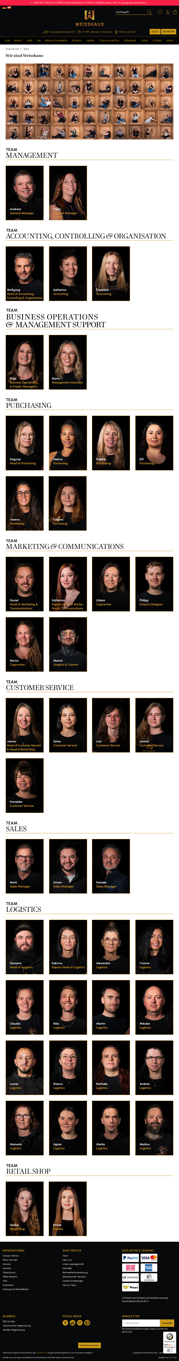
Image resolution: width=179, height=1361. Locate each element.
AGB (5, 1281)
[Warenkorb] (175, 11)
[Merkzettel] (160, 11)
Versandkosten (41, 1353)
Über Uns (67, 1260)
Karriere (6, 1264)
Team (65, 1255)
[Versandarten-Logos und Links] (131, 1284)
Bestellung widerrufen (89, 1345)
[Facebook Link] (65, 1322)
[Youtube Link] (72, 1322)
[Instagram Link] (80, 1322)
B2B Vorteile (9, 1321)
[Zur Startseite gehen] (89, 18)
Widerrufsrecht (10, 1276)
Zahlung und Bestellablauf (15, 1289)
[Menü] (174, 1333)
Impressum (8, 1285)
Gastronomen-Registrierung (16, 1325)
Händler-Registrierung (14, 1329)
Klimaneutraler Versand (74, 1276)
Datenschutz (9, 1272)
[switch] (170, 1350)
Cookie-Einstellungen (73, 1281)
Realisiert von (163, 1357)
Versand (7, 1268)
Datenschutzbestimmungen (137, 1329)
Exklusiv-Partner (11, 1255)
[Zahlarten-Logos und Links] (140, 1265)
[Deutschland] (4, 7)
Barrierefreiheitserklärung (75, 1272)
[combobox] (131, 11)
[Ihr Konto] (167, 11)
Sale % (155, 31)
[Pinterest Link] (87, 1322)
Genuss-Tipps (69, 1285)
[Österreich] (9, 7)
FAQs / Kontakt (10, 1260)
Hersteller (67, 1268)
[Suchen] (149, 11)
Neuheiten (168, 31)
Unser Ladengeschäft (73, 1264)
